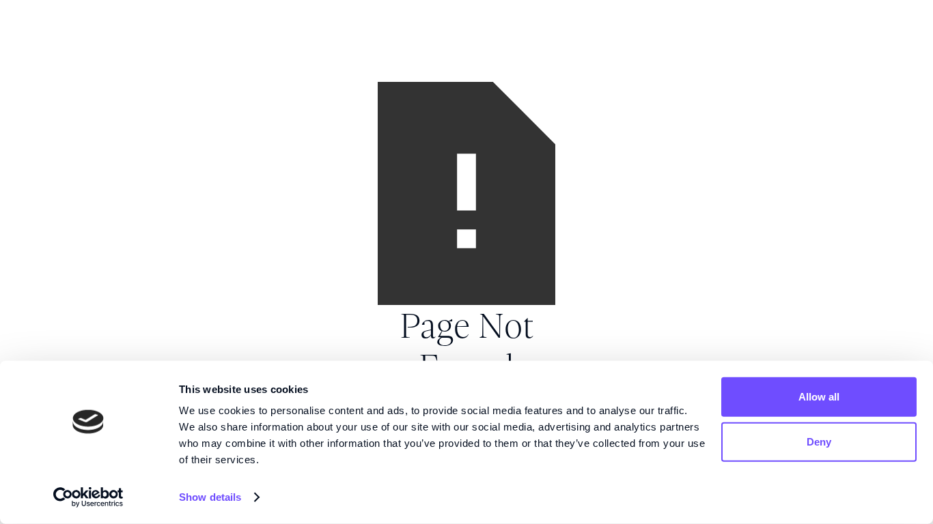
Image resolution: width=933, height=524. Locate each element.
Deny (819, 441)
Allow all (818, 397)
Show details (210, 497)
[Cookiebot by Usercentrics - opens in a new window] (88, 497)
